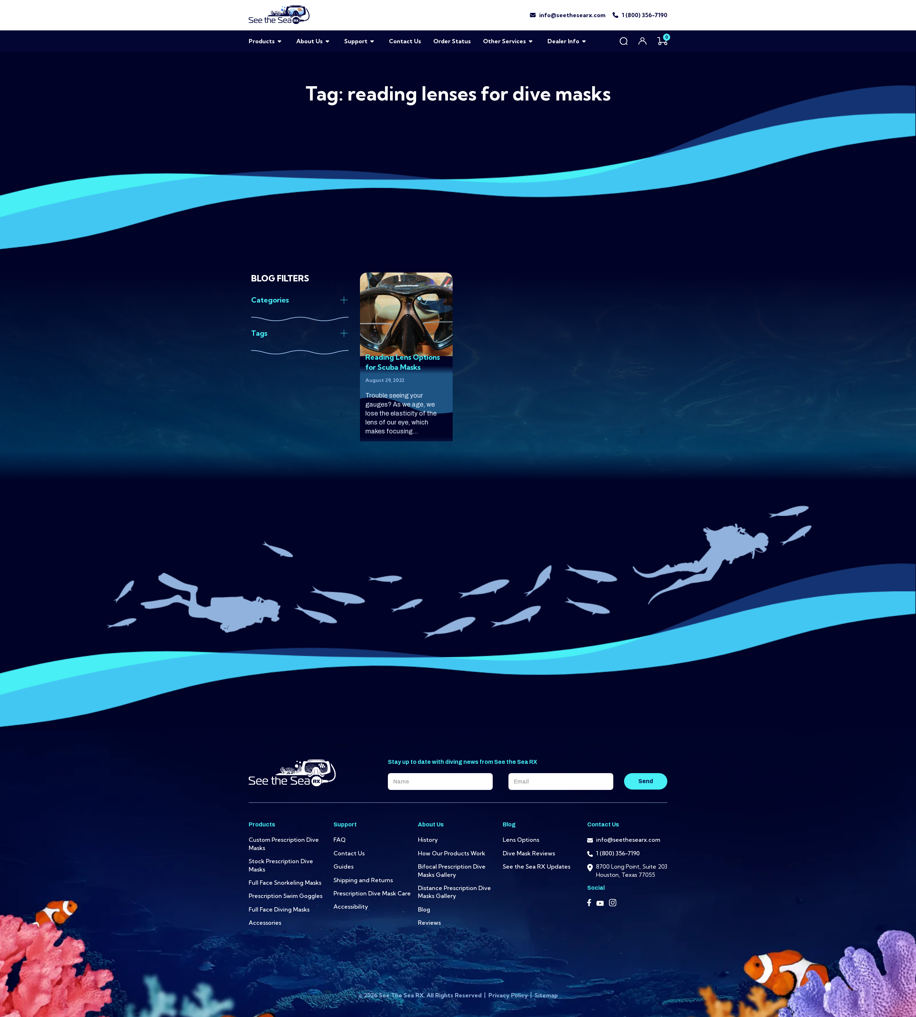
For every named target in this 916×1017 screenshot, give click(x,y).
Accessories (265, 922)
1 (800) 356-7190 (644, 15)
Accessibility (350, 906)
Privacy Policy (508, 995)
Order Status (452, 41)
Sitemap (546, 995)
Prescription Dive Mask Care (372, 893)
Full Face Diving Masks (279, 909)
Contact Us (405, 41)
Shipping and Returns (363, 880)
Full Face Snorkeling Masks (285, 882)
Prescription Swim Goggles (285, 895)
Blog (424, 909)
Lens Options (521, 839)
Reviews (429, 922)
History (428, 839)
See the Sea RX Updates (536, 866)
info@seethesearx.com (572, 15)
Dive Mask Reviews (529, 853)
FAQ (339, 839)
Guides (343, 866)
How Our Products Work (451, 853)
